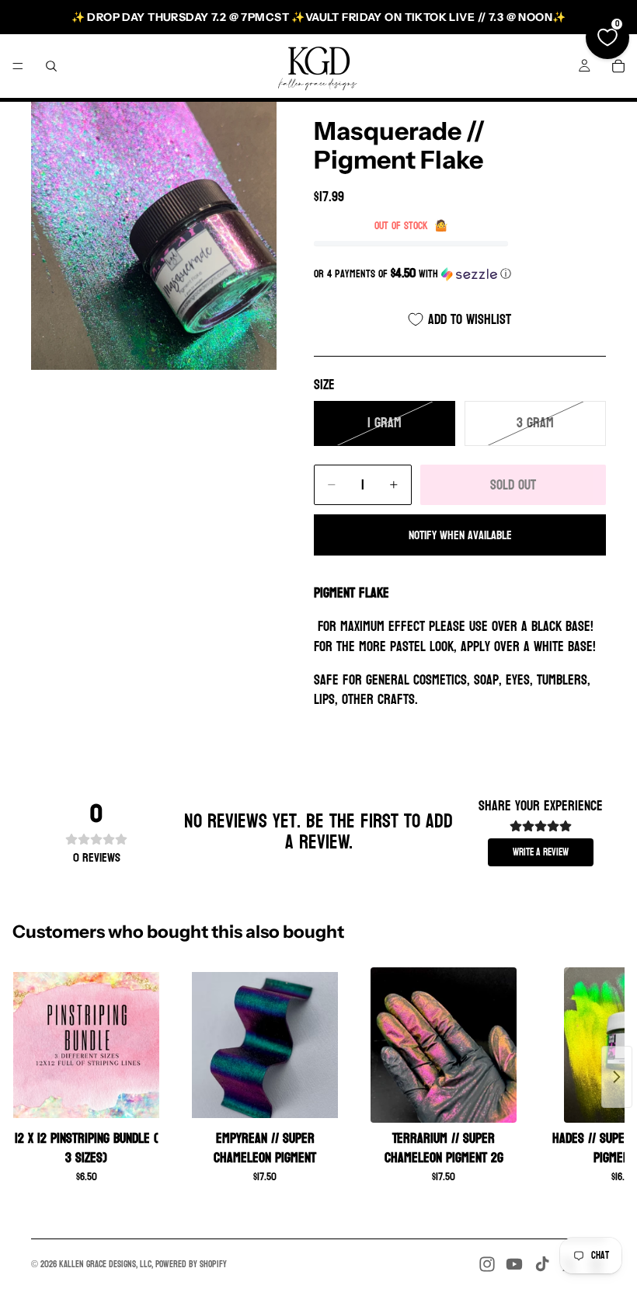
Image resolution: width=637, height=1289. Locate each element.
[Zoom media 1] (154, 236)
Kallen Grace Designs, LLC (105, 1264)
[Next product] (616, 1077)
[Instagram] (487, 1264)
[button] (460, 274)
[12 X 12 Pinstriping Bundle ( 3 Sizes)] (86, 1045)
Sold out (513, 485)
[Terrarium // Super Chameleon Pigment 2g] (444, 1045)
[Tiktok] (542, 1264)
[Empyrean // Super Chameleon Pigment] (265, 1045)
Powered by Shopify (191, 1264)
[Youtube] (514, 1264)
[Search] (51, 66)
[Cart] (618, 66)
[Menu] (18, 66)
